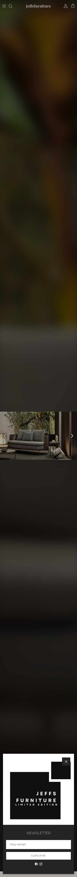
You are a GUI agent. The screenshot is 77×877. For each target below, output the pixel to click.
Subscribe (38, 855)
